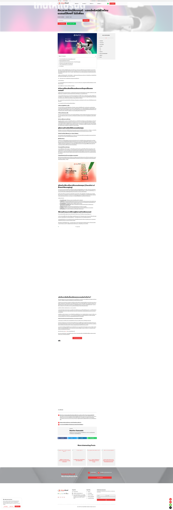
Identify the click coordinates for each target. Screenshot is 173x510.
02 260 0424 (93, 472)
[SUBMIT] (106, 500)
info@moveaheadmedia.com (106, 472)
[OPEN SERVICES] (78, 3)
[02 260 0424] (89, 473)
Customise (6, 506)
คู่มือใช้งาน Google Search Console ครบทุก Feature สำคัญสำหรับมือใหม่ (64, 460)
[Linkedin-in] (114, 1)
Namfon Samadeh (76, 431)
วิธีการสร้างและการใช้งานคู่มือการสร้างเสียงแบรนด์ (66, 63)
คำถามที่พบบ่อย (62, 66)
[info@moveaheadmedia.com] (99, 473)
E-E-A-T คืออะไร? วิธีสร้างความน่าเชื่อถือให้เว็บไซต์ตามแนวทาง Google (93, 460)
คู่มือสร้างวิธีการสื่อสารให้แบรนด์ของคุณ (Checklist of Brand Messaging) (70, 61)
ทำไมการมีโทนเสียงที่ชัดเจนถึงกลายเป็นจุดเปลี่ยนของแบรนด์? (67, 59)
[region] (12, 503)
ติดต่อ (66, 331)
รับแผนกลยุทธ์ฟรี (86, 20)
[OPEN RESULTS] (93, 3)
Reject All (11, 506)
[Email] (170, 502)
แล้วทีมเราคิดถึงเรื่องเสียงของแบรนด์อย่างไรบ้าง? (66, 64)
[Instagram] (112, 1)
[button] (95, 56)
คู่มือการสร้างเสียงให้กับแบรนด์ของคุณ (65, 60)
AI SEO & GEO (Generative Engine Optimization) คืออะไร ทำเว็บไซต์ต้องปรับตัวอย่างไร (108, 460)
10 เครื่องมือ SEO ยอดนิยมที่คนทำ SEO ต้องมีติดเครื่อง (79, 460)
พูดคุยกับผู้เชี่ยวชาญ (93, 473)
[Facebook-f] (110, 1)
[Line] (108, 1)
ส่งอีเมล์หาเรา (102, 473)
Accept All (17, 506)
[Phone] (170, 499)
